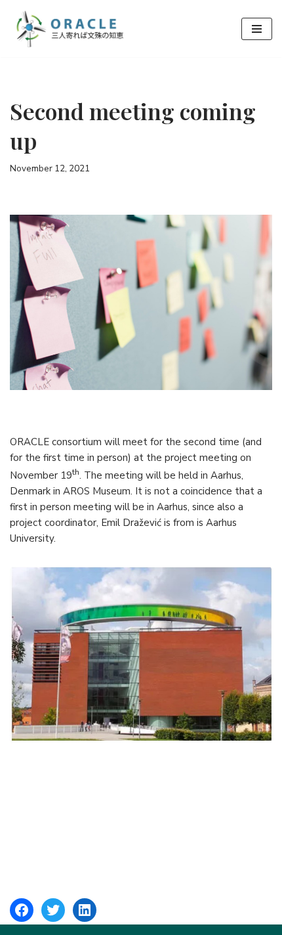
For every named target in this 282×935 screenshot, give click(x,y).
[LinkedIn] (84, 910)
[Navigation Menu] (256, 29)
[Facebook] (21, 910)
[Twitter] (53, 910)
